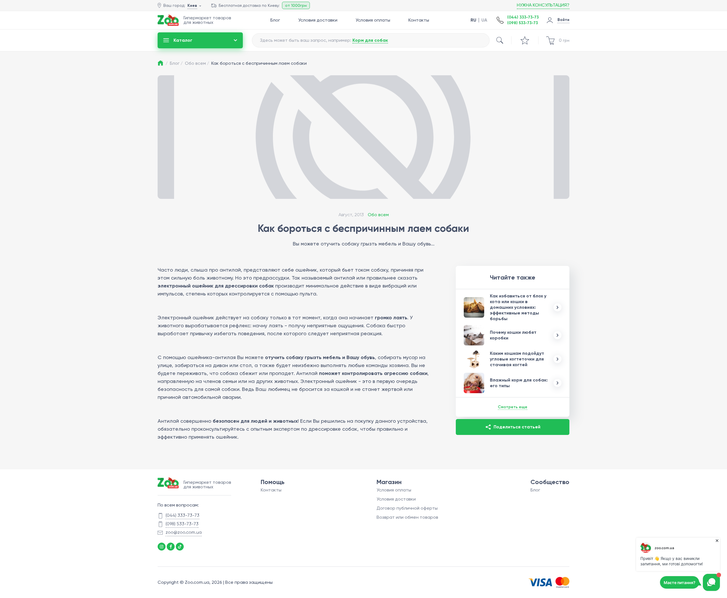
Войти (563, 19)
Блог (275, 20)
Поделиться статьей (517, 427)
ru (473, 20)
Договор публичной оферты (407, 508)
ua (484, 20)
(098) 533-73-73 (522, 22)
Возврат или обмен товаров (407, 517)
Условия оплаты (373, 20)
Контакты (418, 20)
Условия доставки (317, 20)
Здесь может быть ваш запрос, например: (324, 40)
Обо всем (197, 63)
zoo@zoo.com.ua (184, 532)
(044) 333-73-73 (523, 17)
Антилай (168, 421)
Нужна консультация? (543, 5)
